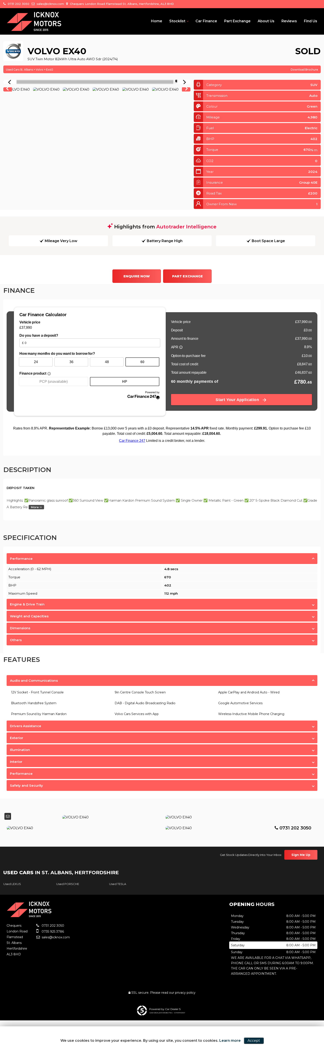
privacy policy (185, 993)
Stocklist (177, 21)
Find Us (310, 21)
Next (186, 89)
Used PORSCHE (67, 884)
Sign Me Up (300, 855)
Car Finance (206, 21)
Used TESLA (117, 884)
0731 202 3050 (18, 3)
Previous (7, 89)
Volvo (39, 69)
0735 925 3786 (52, 932)
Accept (254, 1040)
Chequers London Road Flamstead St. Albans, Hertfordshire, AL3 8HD (121, 3)
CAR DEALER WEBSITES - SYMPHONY (167, 1013)
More (35, 507)
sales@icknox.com (50, 3)
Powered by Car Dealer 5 (165, 1009)
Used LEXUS (12, 884)
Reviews (289, 21)
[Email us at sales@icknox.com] (7, 816)
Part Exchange (237, 21)
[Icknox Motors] (34, 21)
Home (156, 21)
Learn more (230, 1040)
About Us (266, 21)
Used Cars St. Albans (19, 69)
